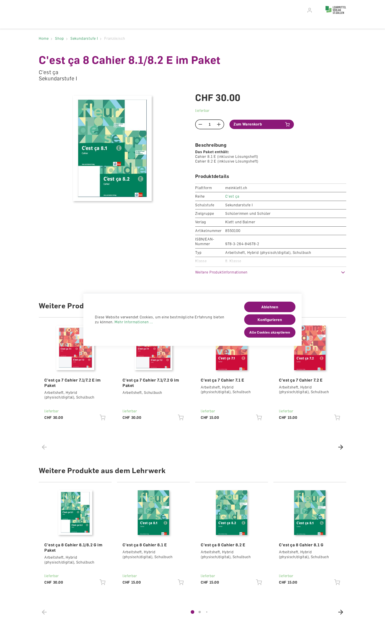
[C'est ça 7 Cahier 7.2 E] (310, 348)
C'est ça (232, 196)
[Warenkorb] (317, 9)
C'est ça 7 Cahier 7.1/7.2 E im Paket (72, 383)
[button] (270, 272)
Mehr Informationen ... (134, 322)
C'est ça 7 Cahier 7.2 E (300, 380)
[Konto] (309, 10)
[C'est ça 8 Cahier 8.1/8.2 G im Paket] (75, 512)
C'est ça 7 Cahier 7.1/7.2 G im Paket (151, 383)
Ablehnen (269, 307)
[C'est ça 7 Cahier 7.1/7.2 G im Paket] (153, 348)
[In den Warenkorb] (102, 417)
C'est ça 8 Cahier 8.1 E (145, 544)
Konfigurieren (270, 319)
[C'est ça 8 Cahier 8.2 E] (231, 512)
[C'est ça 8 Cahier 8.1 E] (153, 512)
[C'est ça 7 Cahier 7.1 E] (231, 348)
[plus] (219, 124)
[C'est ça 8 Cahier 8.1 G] (310, 512)
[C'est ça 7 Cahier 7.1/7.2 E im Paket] (75, 348)
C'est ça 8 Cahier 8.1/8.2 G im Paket (73, 547)
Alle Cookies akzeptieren (269, 332)
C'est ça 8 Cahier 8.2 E (223, 544)
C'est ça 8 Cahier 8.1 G (301, 544)
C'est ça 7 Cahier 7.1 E (222, 380)
